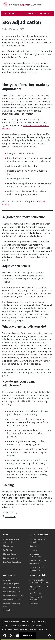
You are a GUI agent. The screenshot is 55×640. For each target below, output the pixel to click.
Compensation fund (11, 599)
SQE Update (8, 550)
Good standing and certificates (37, 561)
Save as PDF (11, 516)
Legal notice (42, 629)
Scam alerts (8, 610)
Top (49, 638)
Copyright (24, 622)
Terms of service (37, 625)
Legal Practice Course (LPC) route (38, 587)
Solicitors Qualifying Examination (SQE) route (39, 581)
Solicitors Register (11, 584)
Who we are (8, 580)
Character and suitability (35, 598)
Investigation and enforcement (36, 568)
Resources (33, 550)
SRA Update (8, 546)
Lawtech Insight (10, 558)
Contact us (6, 625)
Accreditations (7, 629)
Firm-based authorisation (35, 555)
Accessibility (41, 622)
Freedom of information (10, 622)
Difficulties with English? (20, 625)
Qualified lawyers (36, 593)
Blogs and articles (10, 554)
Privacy (32, 622)
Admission (33, 603)
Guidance (33, 546)
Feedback (27, 635)
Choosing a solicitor (11, 588)
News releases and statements (11, 540)
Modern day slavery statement (25, 629)
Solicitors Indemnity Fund (11, 604)
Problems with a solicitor (13, 595)
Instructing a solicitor (12, 591)
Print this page (12, 512)
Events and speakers (12, 562)
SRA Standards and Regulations (37, 540)
